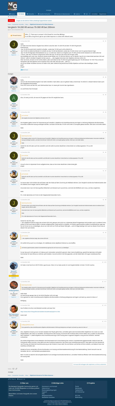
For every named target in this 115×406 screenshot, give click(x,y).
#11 (105, 281)
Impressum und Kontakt (49, 386)
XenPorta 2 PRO (50, 403)
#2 (105, 77)
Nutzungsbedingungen (49, 390)
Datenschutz (46, 388)
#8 (105, 199)
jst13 (10, 29)
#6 (105, 152)
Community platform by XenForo (57, 400)
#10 (105, 262)
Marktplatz (78, 388)
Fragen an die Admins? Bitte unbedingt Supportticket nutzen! (34, 20)
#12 (105, 305)
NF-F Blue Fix (12, 379)
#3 (105, 94)
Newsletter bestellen (48, 397)
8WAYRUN (65, 403)
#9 (105, 232)
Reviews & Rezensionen (63, 14)
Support (44, 392)
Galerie (78, 14)
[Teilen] (103, 41)
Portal (77, 386)
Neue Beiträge (13, 17)
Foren (22, 14)
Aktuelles (31, 14)
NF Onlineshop (79, 392)
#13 (105, 321)
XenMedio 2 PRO (51, 404)
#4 (105, 112)
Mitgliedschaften (47, 395)
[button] (16, 14)
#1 (105, 41)
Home (13, 14)
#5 (105, 132)
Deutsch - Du (21, 379)
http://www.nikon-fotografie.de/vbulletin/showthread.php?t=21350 (40, 311)
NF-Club (77, 395)
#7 (105, 170)
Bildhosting (78, 397)
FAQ (43, 394)
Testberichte (79, 390)
